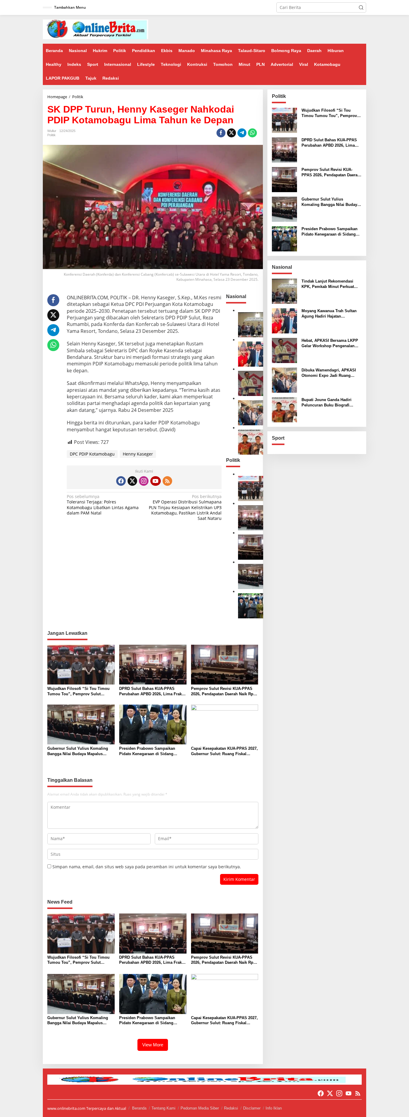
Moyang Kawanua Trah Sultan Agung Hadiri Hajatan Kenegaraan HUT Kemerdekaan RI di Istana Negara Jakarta (330, 314)
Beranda (139, 1108)
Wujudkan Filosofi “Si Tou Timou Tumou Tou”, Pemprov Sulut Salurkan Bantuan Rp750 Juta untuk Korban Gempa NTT (80, 691)
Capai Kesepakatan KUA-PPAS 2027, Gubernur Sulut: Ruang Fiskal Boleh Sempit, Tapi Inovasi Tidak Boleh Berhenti (224, 751)
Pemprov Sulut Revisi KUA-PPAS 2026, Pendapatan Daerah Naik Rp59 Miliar (224, 691)
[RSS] (167, 481)
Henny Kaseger (138, 454)
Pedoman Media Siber (200, 1108)
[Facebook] (121, 481)
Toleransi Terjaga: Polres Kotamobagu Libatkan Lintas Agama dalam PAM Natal (103, 505)
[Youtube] (155, 481)
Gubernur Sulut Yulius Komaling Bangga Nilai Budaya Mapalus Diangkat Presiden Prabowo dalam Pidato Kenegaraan (79, 751)
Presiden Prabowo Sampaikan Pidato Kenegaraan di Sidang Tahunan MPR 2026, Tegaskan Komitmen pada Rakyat (147, 751)
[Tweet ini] (231, 132)
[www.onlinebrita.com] (95, 29)
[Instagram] (144, 481)
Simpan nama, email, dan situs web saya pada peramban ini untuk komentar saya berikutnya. (146, 866)
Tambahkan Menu (70, 7)
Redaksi (231, 1108)
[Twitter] (132, 481)
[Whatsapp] (252, 132)
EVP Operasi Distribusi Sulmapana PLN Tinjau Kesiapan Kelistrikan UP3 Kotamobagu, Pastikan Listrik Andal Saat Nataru (185, 507)
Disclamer (251, 1108)
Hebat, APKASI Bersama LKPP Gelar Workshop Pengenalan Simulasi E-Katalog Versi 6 (330, 343)
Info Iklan (274, 1108)
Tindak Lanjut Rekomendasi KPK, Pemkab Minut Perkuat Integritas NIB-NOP (328, 284)
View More (152, 1044)
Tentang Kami (163, 1108)
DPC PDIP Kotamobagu (92, 454)
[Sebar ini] (220, 132)
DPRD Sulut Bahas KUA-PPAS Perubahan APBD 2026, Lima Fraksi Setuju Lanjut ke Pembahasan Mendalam (152, 691)
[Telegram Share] (241, 132)
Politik (51, 135)
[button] (361, 7)
